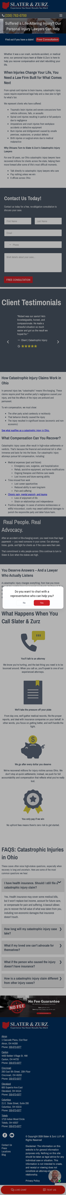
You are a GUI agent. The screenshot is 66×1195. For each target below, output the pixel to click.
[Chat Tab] (33, 597)
